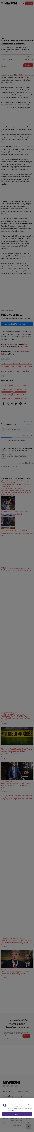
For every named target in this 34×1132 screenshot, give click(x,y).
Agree (17, 1114)
